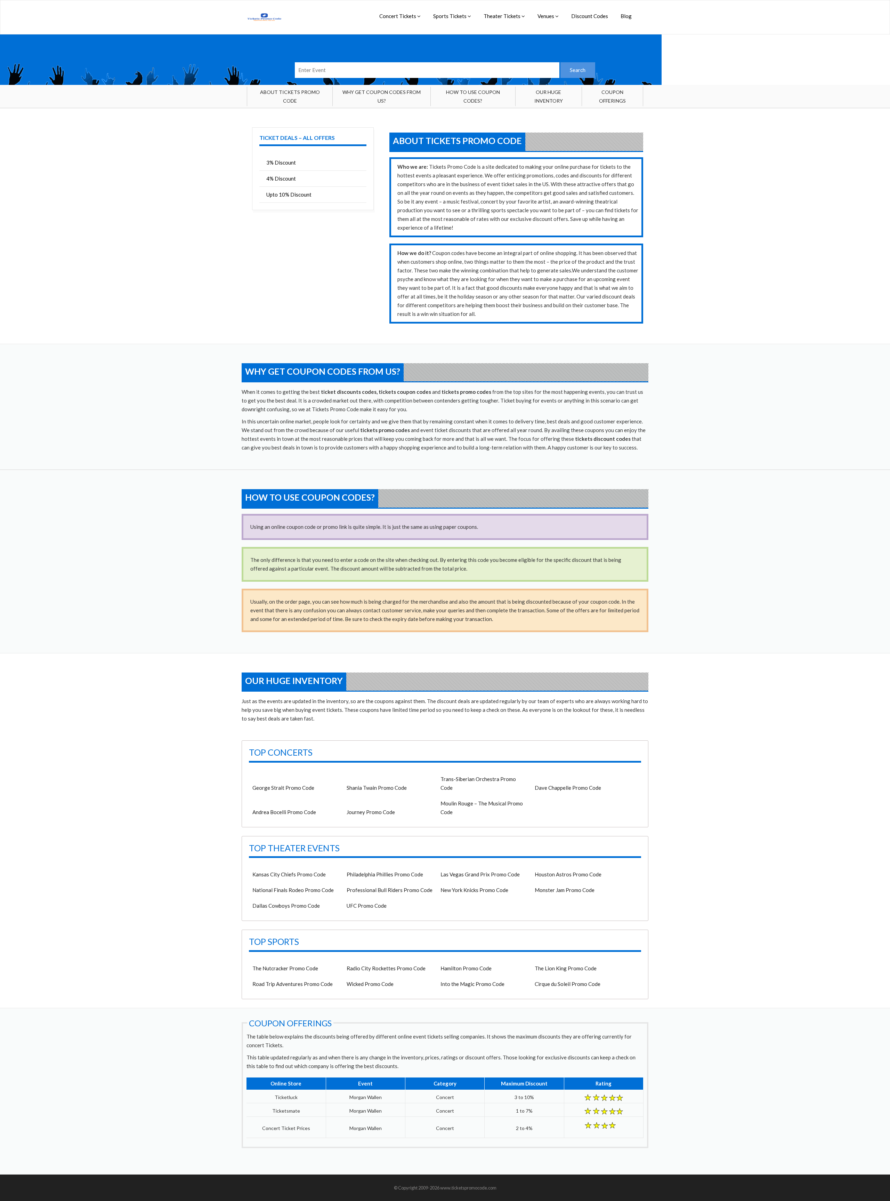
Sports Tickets (450, 16)
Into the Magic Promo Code (472, 984)
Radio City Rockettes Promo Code (386, 968)
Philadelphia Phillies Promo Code (385, 874)
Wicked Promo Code (370, 984)
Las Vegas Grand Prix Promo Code (480, 874)
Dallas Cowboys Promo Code (286, 905)
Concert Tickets (398, 16)
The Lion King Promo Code (566, 968)
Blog (626, 16)
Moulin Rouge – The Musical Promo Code (481, 807)
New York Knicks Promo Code (474, 890)
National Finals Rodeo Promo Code (293, 890)
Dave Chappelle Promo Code (568, 788)
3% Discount (281, 162)
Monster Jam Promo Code (564, 890)
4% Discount (281, 178)
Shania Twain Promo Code (377, 788)
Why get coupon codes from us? (381, 96)
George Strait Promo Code (283, 788)
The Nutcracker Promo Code (285, 968)
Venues (546, 16)
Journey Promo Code (371, 812)
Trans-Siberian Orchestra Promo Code (478, 783)
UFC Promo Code (367, 905)
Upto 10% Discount (289, 194)
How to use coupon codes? (473, 96)
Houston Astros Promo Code (568, 874)
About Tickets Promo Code (290, 96)
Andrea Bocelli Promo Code (284, 812)
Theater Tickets (502, 16)
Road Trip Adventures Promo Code (292, 984)
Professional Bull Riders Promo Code (389, 890)
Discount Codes (589, 16)
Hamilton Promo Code (466, 968)
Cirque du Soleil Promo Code (567, 984)
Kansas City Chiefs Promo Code (289, 874)
